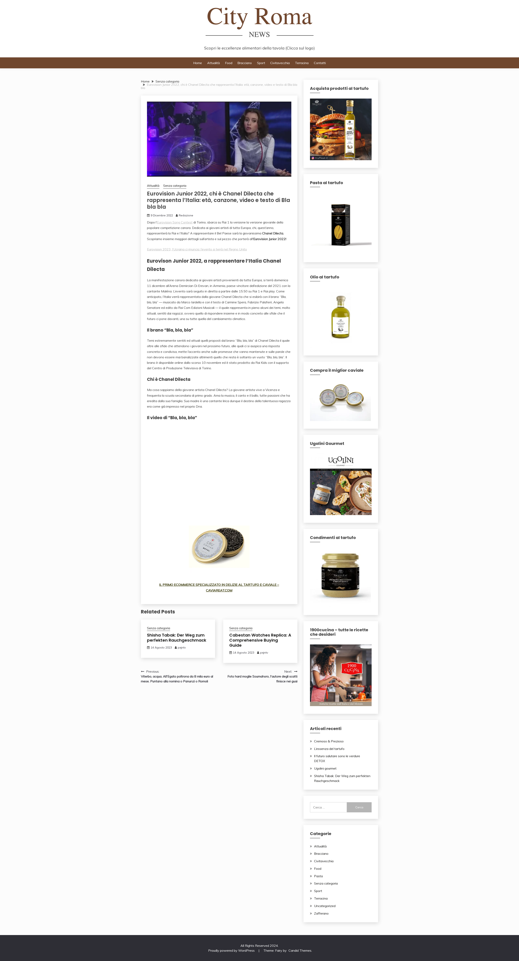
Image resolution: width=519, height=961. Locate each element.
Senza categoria (174, 186)
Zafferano (321, 913)
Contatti (320, 63)
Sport (261, 63)
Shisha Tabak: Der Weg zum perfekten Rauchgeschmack (176, 637)
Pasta (318, 876)
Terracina (302, 63)
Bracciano (244, 63)
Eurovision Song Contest (175, 222)
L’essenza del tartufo (329, 749)
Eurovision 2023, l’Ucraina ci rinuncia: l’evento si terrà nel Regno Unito (197, 249)
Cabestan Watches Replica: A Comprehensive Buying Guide (260, 640)
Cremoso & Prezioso (329, 741)
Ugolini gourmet (325, 768)
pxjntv (182, 647)
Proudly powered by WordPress (231, 950)
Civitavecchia (280, 63)
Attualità (213, 63)
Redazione (186, 215)
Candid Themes (299, 950)
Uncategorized (325, 906)
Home (197, 63)
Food (228, 63)
